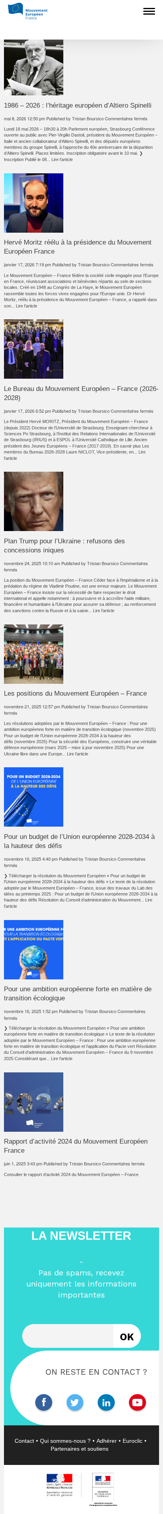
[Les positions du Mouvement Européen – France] (33, 680)
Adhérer (107, 1441)
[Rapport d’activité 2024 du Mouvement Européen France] (33, 1128)
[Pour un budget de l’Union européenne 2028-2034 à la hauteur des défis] (33, 823)
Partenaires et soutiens (79, 1449)
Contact (24, 1441)
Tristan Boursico (88, 118)
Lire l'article (62, 159)
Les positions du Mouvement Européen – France (75, 693)
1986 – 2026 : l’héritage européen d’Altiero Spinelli (78, 105)
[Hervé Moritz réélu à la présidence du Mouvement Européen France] (33, 229)
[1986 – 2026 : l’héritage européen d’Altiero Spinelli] (33, 92)
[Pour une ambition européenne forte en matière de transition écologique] (33, 975)
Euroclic (132, 1441)
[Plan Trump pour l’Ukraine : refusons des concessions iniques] (33, 528)
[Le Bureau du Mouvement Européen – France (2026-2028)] (33, 375)
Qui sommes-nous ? (65, 1441)
